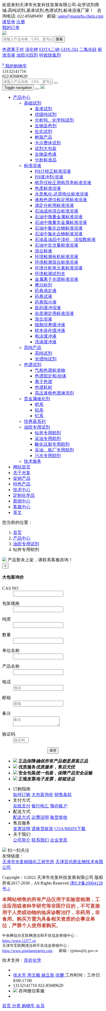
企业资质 (58, 840)
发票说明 (21, 828)
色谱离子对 (13, 49)
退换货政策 (42, 828)
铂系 (39, 410)
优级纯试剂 (46, 114)
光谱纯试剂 (46, 359)
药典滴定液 (46, 290)
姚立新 (48, 975)
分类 (17, 1005)
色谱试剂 (32, 364)
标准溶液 (32, 165)
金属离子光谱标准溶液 (56, 279)
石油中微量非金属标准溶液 (61, 222)
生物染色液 (46, 154)
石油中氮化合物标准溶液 (59, 228)
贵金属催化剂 (37, 398)
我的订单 (11, 27)
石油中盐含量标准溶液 (56, 245)
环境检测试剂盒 (50, 273)
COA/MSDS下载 (70, 828)
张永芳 (20, 975)
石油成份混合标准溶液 (56, 211)
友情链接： (13, 856)
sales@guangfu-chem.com (80, 16)
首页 (7, 1005)
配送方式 (21, 817)
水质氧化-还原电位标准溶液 (61, 194)
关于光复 (21, 472)
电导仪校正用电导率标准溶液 (63, 182)
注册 (20, 21)
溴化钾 (31, 49)
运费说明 (40, 817)
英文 (17, 512)
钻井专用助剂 (48, 433)
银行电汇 (40, 806)
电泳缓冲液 (46, 336)
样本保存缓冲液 (50, 330)
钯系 (39, 404)
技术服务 (32, 461)
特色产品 (21, 484)
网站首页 (21, 467)
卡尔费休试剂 (48, 143)
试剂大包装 (46, 148)
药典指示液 (46, 302)
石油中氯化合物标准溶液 (59, 233)
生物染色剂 (46, 125)
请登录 (8, 21)
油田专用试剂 (37, 427)
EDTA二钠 (49, 49)
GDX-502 (69, 49)
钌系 (39, 415)
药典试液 (43, 296)
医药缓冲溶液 (48, 307)
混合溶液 (43, 319)
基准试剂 (43, 108)
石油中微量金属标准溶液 (59, 216)
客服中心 (21, 506)
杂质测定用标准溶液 (54, 313)
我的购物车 (14, 66)
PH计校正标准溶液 (53, 171)
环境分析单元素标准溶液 (59, 268)
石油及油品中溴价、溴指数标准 (65, 239)
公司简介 (21, 840)
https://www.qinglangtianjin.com (27, 951)
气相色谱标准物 (50, 370)
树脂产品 (43, 137)
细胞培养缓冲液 (50, 324)
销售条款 (63, 794)
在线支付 (21, 806)
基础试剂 (32, 103)
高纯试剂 (43, 353)
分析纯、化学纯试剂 (54, 120)
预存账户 (58, 806)
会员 (40, 1005)
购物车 (29, 1005)
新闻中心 (21, 501)
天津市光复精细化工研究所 (28, 861)
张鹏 (60, 975)
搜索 (59, 39)
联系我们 (40, 840)
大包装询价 (42, 794)
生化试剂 (43, 131)
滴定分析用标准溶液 (54, 205)
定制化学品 (24, 495)
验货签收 (58, 817)
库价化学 (32, 960)
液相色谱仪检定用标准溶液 (61, 199)
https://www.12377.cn (19, 941)
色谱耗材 (43, 387)
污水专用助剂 (48, 455)
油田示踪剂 (27, 55)
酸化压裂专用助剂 (52, 444)
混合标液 (43, 251)
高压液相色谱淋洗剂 (54, 393)
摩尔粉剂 (43, 285)
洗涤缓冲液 (46, 342)
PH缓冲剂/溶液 (49, 177)
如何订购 (21, 794)
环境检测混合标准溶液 (56, 262)
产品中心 (21, 97)
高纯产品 (32, 347)
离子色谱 (43, 381)
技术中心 (21, 489)
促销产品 (21, 478)
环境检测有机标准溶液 (56, 256)
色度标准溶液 (48, 188)
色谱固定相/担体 (50, 376)
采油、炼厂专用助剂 (54, 450)
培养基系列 (35, 421)
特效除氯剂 (50, 55)
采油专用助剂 (48, 438)
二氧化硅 (88, 49)
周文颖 (34, 975)
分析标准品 (46, 160)
